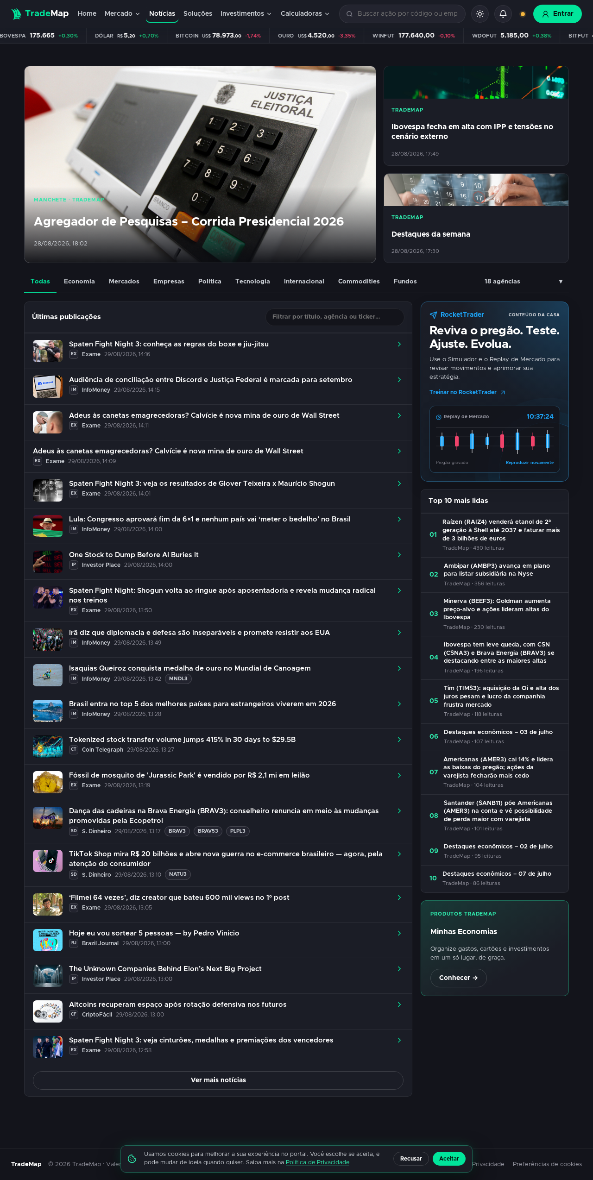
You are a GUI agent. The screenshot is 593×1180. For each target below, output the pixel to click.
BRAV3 (177, 831)
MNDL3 (178, 678)
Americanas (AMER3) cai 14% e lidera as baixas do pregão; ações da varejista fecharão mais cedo (498, 768)
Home (87, 14)
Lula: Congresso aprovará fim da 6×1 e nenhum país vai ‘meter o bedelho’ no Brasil (210, 519)
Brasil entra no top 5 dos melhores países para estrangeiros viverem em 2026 (202, 704)
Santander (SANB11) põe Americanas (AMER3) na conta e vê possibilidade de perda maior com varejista (498, 811)
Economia (79, 281)
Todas (40, 281)
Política (209, 281)
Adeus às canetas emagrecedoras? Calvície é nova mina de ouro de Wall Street (204, 415)
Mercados (124, 281)
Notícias (162, 14)
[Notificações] (503, 14)
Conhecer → (458, 978)
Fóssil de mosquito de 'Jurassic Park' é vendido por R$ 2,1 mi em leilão (189, 775)
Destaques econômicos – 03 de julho (498, 732)
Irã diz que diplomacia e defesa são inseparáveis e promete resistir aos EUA (199, 632)
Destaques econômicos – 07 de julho (496, 874)
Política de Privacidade (317, 1163)
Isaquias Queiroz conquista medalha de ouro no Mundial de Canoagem (190, 668)
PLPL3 (238, 831)
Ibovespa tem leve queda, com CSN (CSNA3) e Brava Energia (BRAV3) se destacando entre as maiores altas (499, 653)
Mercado (118, 14)
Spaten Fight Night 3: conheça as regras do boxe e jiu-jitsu (169, 344)
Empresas (168, 281)
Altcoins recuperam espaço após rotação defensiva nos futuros (178, 1004)
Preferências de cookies (547, 1164)
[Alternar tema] (480, 14)
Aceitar (449, 1158)
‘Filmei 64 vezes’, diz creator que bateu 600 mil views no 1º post (179, 897)
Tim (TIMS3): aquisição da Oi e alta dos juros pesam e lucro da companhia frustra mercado (501, 696)
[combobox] (408, 14)
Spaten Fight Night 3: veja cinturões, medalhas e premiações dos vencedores (201, 1040)
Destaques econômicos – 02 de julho (498, 847)
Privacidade (488, 1164)
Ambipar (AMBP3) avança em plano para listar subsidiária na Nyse (497, 570)
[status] (522, 14)
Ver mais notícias (218, 1080)
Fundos (405, 281)
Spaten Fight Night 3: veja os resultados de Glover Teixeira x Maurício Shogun (202, 483)
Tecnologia (252, 281)
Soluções (197, 14)
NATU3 (178, 874)
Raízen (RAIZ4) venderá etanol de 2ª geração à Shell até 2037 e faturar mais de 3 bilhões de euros (501, 530)
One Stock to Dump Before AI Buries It (134, 555)
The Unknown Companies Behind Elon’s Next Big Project (165, 969)
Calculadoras (301, 14)
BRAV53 (208, 831)
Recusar (411, 1158)
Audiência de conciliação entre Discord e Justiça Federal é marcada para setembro (211, 380)
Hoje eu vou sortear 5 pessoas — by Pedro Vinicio (154, 933)
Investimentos (242, 14)
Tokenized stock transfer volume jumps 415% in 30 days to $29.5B (182, 739)
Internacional (304, 281)
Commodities (359, 281)
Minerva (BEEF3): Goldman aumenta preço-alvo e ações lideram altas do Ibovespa (497, 609)
